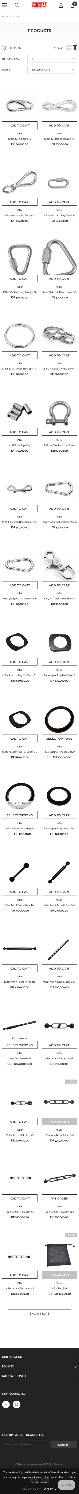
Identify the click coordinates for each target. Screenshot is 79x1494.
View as (58, 48)
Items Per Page (11, 59)
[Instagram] (16, 1404)
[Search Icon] (17, 5)
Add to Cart (20, 125)
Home (5, 17)
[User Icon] (61, 5)
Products (17, 17)
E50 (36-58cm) (19, 1038)
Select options (59, 738)
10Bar (20, 134)
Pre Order (59, 1198)
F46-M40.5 (13, 803)
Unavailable (59, 1121)
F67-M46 (26, 803)
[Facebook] (6, 1404)
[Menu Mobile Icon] (4, 5)
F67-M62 (20, 809)
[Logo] (39, 5)
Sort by (7, 70)
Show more (40, 1313)
